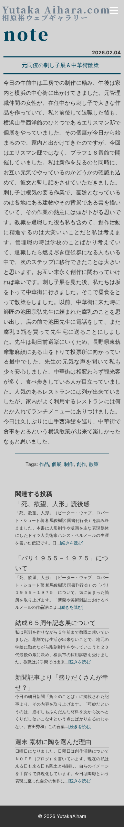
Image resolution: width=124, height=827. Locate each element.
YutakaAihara (71, 816)
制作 (69, 464)
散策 (94, 464)
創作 (81, 464)
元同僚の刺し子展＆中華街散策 (60, 65)
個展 (56, 464)
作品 (44, 464)
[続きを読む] (71, 542)
